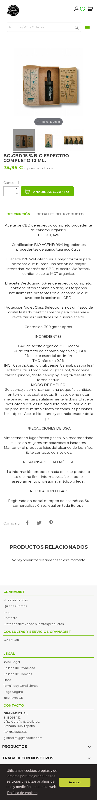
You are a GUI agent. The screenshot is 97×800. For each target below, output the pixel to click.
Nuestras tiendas (15, 600)
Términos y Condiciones (20, 685)
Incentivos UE (13, 697)
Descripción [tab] (18, 214)
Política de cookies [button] (22, 793)
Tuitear (39, 522)
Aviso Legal (11, 662)
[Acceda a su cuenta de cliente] (76, 8)
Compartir (27, 522)
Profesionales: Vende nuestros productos (33, 624)
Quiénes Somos (15, 606)
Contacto (10, 618)
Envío (7, 680)
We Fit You (11, 640)
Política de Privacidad (19, 668)
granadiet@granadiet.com (22, 738)
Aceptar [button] (75, 782)
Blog (6, 612)
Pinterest (50, 522)
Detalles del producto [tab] (60, 214)
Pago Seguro (13, 692)
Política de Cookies (17, 674)
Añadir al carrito (50, 192)
